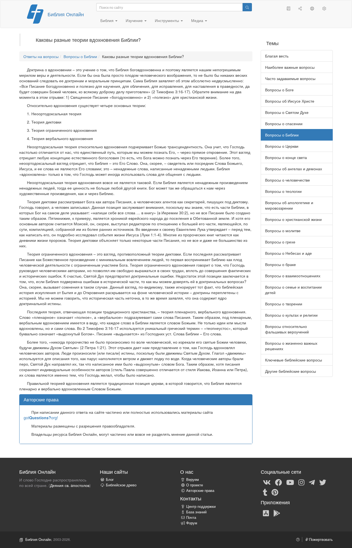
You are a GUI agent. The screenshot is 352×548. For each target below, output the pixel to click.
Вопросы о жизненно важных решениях (291, 345)
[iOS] (266, 513)
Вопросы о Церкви (281, 146)
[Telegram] (312, 482)
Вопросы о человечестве (287, 180)
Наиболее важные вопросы (290, 67)
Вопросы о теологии (283, 191)
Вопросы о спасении (283, 123)
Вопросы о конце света (286, 157)
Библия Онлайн (66, 14)
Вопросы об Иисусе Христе (289, 101)
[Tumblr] (265, 492)
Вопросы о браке (280, 264)
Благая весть (276, 56)
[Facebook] (278, 482)
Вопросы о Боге (279, 89)
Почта (191, 517)
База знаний (196, 511)
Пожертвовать (320, 539)
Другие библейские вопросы (290, 371)
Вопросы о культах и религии (291, 315)
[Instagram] (301, 482)
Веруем (192, 479)
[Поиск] (247, 7)
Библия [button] (107, 20)
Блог (110, 479)
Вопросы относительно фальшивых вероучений (287, 329)
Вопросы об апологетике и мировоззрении (289, 205)
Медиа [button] (197, 20)
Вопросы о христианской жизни (293, 219)
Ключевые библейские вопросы (293, 360)
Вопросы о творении (283, 303)
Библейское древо (121, 485)
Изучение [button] (135, 20)
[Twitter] (322, 482)
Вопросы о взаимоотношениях (292, 275)
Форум (191, 522)
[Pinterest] (274, 492)
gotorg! (41, 417)
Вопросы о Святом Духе (287, 112)
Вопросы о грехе (280, 242)
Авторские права (200, 490)
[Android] (276, 513)
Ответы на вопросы (41, 56)
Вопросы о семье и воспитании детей (293, 289)
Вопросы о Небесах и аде (288, 253)
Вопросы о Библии (80, 56)
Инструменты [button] (167, 20)
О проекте (194, 485)
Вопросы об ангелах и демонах (293, 168)
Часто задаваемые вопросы (290, 78)
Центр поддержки (201, 506)
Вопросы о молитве (283, 230)
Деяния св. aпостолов (69, 485)
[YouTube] (290, 482)
